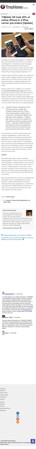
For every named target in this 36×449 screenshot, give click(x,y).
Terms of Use (3, 392)
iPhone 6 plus (15, 200)
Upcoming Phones (5, 408)
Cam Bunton (16, 27)
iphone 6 (8, 200)
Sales (8, 202)
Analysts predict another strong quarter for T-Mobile (16, 235)
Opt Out (2, 399)
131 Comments (25, 27)
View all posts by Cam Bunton (12, 228)
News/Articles (23, 200)
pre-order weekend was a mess (14, 91)
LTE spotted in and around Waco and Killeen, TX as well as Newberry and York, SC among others (17, 238)
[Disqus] (17, 313)
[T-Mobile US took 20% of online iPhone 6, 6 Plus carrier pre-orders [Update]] (17, 45)
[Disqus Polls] (17, 267)
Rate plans (3, 410)
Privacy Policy (4, 395)
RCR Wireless (10, 197)
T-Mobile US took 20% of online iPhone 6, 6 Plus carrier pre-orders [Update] (17, 20)
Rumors (2, 406)
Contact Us (3, 397)
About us (2, 390)
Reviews (2, 404)
